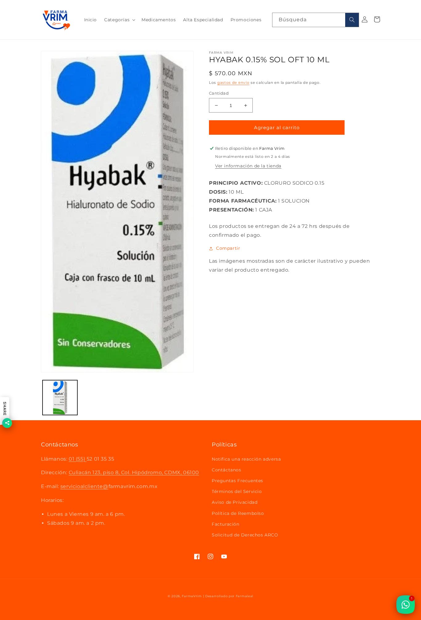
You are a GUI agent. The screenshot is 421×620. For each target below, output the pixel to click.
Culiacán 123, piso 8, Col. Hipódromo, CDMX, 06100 (134, 472)
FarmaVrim (192, 596)
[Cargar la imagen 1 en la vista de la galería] (60, 397)
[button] (119, 19)
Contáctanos (226, 470)
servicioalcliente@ (84, 486)
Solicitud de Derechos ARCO (245, 535)
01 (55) (78, 459)
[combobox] (315, 20)
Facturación (225, 524)
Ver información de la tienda (248, 166)
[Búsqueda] (352, 20)
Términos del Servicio (237, 491)
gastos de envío (233, 82)
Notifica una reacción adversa (246, 459)
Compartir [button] (228, 248)
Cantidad (219, 93)
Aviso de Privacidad (234, 502)
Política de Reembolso (238, 513)
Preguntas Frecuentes (237, 480)
